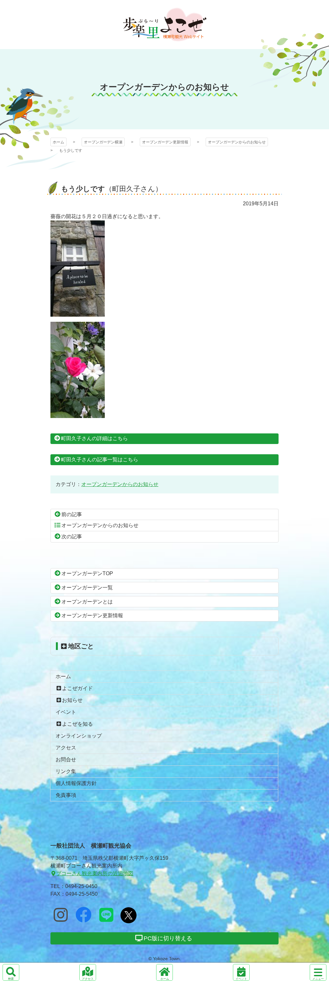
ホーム (58, 142)
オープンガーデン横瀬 (165, 24)
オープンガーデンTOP (87, 573)
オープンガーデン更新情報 (165, 142)
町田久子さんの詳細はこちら (94, 438)
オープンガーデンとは (87, 601)
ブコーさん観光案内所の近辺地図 (94, 873)
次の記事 (71, 536)
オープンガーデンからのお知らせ (237, 142)
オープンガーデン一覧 (87, 587)
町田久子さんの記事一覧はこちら (99, 459)
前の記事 (71, 514)
